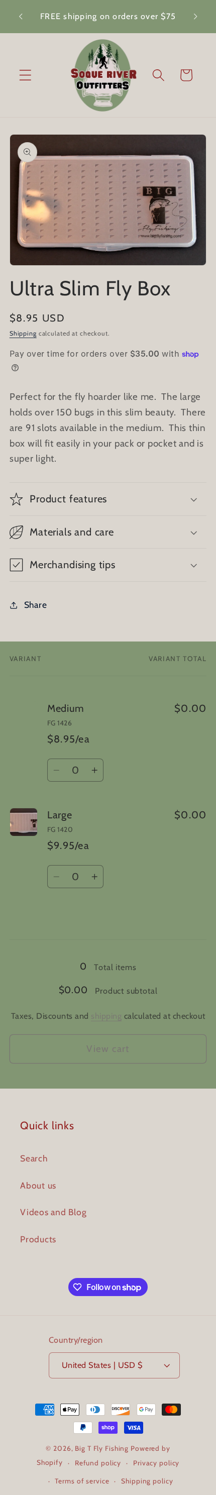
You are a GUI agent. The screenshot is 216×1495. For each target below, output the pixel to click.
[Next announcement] (195, 17)
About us (38, 1185)
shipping (106, 1016)
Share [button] (35, 604)
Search (34, 1158)
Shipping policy (147, 1481)
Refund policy (98, 1463)
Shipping (23, 333)
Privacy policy (156, 1463)
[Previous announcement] (21, 17)
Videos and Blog (53, 1212)
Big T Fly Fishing (102, 1448)
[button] (25, 75)
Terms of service (82, 1481)
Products (38, 1239)
